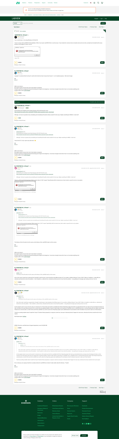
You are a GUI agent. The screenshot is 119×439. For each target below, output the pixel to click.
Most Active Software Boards (49, 15)
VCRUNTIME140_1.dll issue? (21, 35)
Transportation (40, 425)
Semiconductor (40, 423)
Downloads (84, 405)
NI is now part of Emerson (73, 405)
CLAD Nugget (27, 90)
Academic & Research (42, 405)
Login (101, 18)
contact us (52, 10)
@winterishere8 (19, 131)
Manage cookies (75, 435)
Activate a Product (86, 413)
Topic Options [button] (16, 27)
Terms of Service (56, 413)
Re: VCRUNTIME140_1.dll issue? (21, 71)
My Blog (24, 316)
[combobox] (61, 23)
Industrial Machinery (42, 418)
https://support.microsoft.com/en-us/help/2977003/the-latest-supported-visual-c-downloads (34, 112)
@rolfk (17, 341)
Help (106, 18)
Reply (102, 62)
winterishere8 (101, 101)
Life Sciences (40, 420)
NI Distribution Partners (57, 405)
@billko (17, 273)
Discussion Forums (37, 15)
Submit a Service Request (88, 416)
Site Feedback (85, 418)
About (68, 408)
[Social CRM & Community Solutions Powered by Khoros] (103, 391)
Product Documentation (87, 408)
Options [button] (102, 37)
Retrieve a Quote (56, 411)
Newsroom (69, 413)
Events (68, 418)
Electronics (40, 412)
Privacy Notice (33, 436)
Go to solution (23, 31)
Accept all (84, 435)
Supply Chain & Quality (72, 416)
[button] (27, 51)
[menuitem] (25, 3)
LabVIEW (58, 15)
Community (30, 15)
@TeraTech (18, 212)
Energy (39, 415)
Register (96, 18)
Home (25, 15)
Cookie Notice (40, 436)
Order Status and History (58, 408)
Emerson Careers (71, 411)
